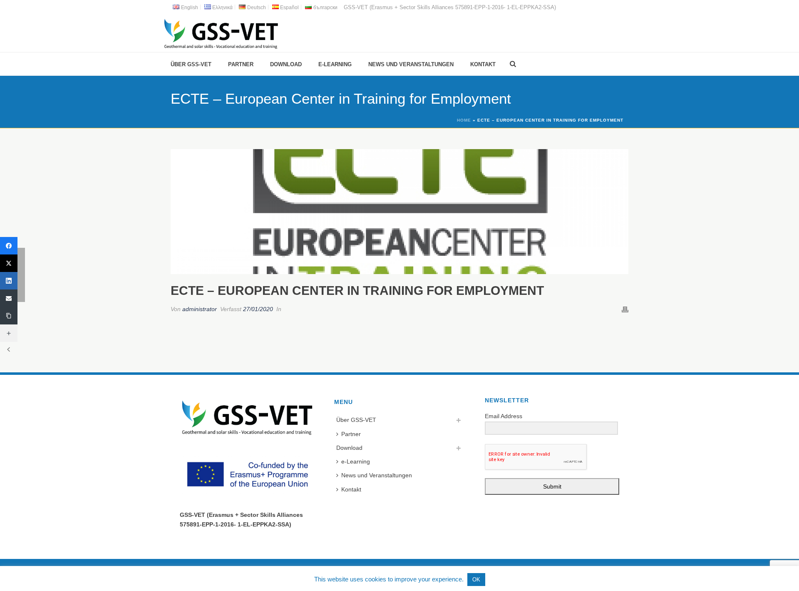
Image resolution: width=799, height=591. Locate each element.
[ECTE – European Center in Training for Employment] (399, 211)
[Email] (8, 298)
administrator (199, 309)
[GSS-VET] (221, 33)
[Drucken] (625, 309)
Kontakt (483, 64)
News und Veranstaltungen (411, 64)
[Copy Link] (8, 315)
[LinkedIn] (8, 280)
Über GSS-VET (191, 64)
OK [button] (476, 579)
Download (286, 64)
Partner (240, 64)
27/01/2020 (258, 309)
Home (464, 120)
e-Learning (335, 64)
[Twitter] (8, 263)
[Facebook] (8, 245)
